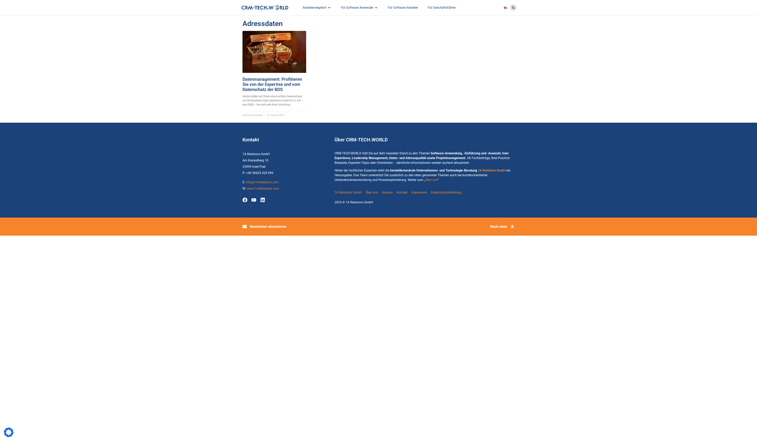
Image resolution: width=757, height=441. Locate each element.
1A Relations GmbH (491, 170)
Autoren (387, 192)
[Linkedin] (262, 199)
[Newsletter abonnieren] (244, 226)
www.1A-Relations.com (263, 188)
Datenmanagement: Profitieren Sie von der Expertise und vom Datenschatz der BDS (272, 84)
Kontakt (402, 192)
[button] (513, 7)
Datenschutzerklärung (446, 192)
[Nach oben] (512, 226)
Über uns (431, 180)
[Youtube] (253, 199)
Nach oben (498, 226)
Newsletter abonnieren (268, 226)
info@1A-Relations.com (262, 182)
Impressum (419, 192)
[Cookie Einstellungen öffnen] (8, 436)
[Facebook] (244, 199)
